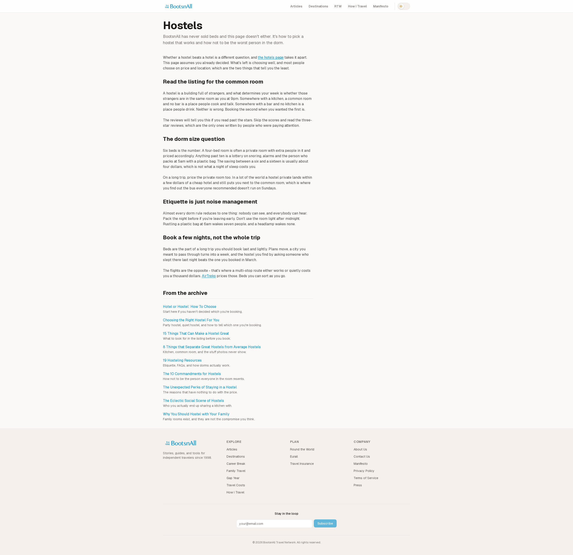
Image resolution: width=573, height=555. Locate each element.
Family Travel (236, 471)
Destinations (318, 6)
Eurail (294, 456)
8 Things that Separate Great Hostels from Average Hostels (212, 347)
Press (358, 485)
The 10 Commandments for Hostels (192, 373)
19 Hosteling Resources (182, 360)
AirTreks (209, 276)
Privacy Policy (364, 471)
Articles (296, 6)
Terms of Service (366, 478)
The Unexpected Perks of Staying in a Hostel (200, 387)
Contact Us (362, 456)
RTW (338, 6)
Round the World (302, 449)
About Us (360, 449)
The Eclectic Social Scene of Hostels (193, 400)
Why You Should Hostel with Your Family (196, 414)
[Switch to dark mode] (404, 6)
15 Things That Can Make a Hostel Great (196, 333)
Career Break (236, 464)
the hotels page (271, 57)
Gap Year (233, 478)
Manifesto (380, 6)
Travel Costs (236, 485)
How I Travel (357, 6)
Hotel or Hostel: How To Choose (189, 306)
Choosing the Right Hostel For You (191, 320)
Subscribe (325, 523)
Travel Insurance (302, 464)
